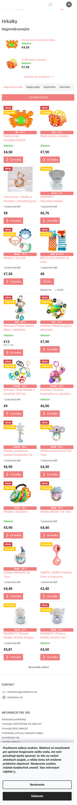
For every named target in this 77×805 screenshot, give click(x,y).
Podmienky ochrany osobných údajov (22, 733)
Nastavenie (37, 784)
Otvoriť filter (38, 97)
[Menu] (69, 4)
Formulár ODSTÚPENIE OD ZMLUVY (22, 723)
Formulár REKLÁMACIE (15, 728)
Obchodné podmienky (14, 719)
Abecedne (64, 87)
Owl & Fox (45, 289)
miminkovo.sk (15, 697)
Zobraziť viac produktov (37, 76)
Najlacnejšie (33, 87)
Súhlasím (37, 796)
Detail (47, 281)
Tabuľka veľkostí (11, 742)
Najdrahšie (50, 87)
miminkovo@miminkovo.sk (22, 692)
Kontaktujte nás (11, 737)
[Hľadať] (50, 4)
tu (14, 771)
